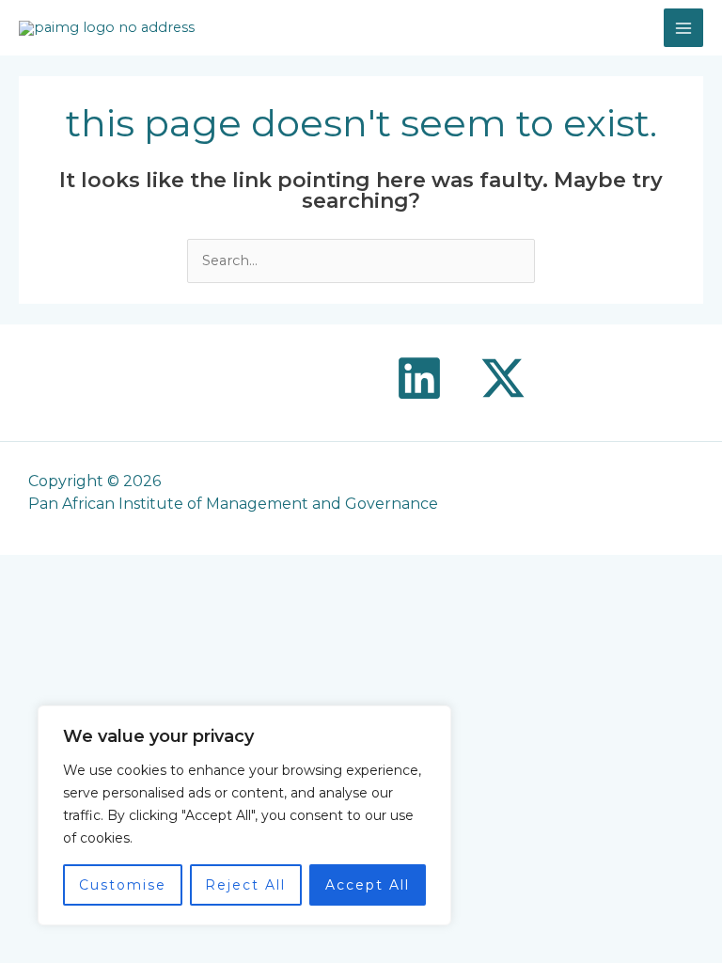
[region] (244, 815)
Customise (122, 884)
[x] (503, 378)
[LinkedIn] (419, 378)
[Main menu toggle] (683, 28)
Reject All (245, 884)
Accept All (367, 884)
